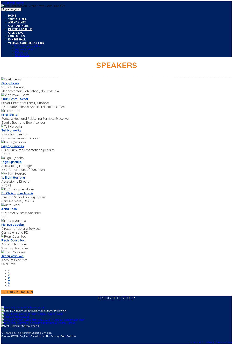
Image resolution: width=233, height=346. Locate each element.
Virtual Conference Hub (26, 43)
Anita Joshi (9, 209)
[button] (17, 292)
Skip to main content (12, 2)
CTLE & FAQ (15, 32)
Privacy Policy (224, 341)
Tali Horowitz (11, 130)
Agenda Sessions (24, 49)
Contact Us (16, 36)
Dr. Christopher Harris (17, 193)
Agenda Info (17, 22)
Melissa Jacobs (12, 225)
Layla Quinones (12, 146)
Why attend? (17, 19)
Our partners (18, 25)
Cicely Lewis (10, 83)
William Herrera (13, 177)
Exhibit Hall (17, 39)
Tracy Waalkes (12, 256)
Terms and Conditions (201, 341)
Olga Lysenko (11, 162)
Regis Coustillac (13, 240)
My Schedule (22, 55)
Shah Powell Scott (14, 99)
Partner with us (20, 29)
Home (12, 15)
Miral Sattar (10, 115)
